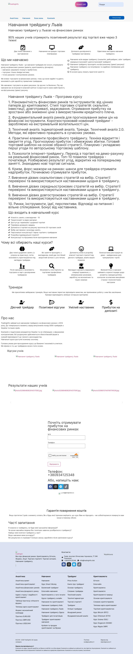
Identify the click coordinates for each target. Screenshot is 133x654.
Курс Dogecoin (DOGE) (103, 623)
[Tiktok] (66, 486)
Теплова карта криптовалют (27, 607)
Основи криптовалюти (103, 598)
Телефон (51, 442)
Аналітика (14, 18)
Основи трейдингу (75, 588)
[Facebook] (50, 486)
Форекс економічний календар (24, 611)
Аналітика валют (22, 581)
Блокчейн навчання (49, 591)
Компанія (51, 18)
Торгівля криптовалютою (104, 609)
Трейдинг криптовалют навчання (51, 620)
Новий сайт (81, 4)
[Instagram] (55, 486)
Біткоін (96, 581)
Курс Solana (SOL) (101, 619)
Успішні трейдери (75, 609)
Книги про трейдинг (76, 584)
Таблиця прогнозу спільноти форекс (27, 602)
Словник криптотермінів (104, 602)
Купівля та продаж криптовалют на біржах (51, 626)
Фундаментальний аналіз (78, 616)
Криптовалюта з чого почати (53, 595)
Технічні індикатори (76, 598)
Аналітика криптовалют (25, 584)
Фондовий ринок (74, 612)
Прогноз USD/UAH (23, 623)
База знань (38, 18)
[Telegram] (60, 486)
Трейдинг (71, 605)
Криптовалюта (99, 588)
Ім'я (49, 434)
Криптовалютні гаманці (103, 595)
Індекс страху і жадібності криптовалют (26, 596)
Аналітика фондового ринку (27, 591)
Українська (108, 554)
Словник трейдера (75, 591)
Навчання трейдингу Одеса (53, 612)
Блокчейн (97, 584)
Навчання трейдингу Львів (52, 609)
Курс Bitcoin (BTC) (101, 612)
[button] (14, 18)
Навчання (26, 18)
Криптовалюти (99, 591)
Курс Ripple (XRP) (101, 626)
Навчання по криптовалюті (53, 602)
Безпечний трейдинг (50, 588)
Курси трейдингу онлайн (52, 598)
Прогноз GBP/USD (23, 620)
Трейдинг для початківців (52, 616)
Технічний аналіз (74, 595)
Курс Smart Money (49, 584)
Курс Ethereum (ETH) (102, 616)
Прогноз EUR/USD (23, 616)
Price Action (72, 581)
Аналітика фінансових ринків (27, 588)
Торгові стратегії (74, 602)
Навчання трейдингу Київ (52, 605)
